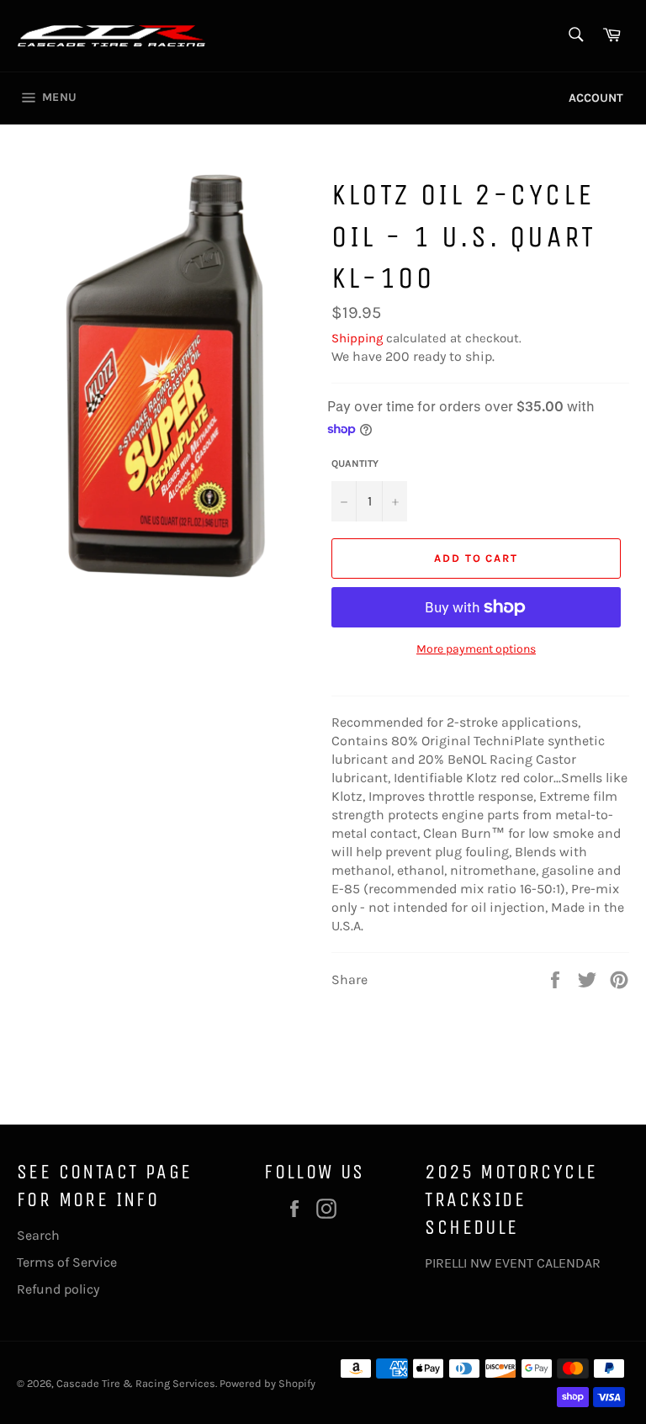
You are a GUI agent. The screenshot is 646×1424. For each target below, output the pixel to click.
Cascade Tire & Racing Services (135, 1383)
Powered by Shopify (267, 1383)
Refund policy (58, 1289)
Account (596, 98)
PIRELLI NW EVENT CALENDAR (513, 1263)
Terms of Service (67, 1262)
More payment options (476, 649)
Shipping (357, 338)
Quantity (355, 463)
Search (38, 1235)
